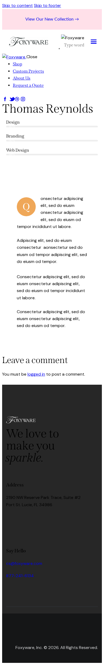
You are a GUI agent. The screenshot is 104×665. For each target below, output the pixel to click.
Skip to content (17, 5)
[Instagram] (28, 519)
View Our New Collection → (52, 19)
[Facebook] (12, 519)
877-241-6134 (20, 576)
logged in (36, 374)
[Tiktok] (44, 519)
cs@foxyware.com (24, 563)
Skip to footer (47, 5)
